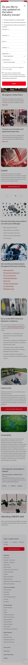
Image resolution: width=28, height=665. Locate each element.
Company (5, 47)
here (20, 67)
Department (5, 53)
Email (4, 41)
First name (5, 29)
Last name (5, 35)
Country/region (6, 59)
